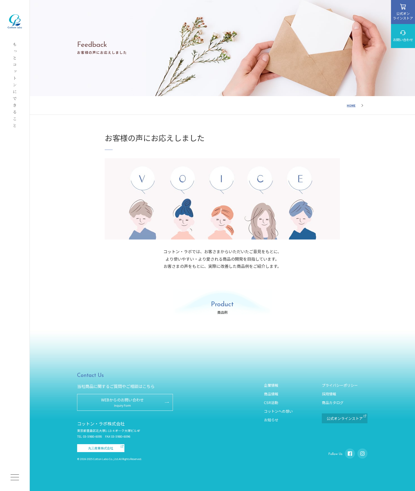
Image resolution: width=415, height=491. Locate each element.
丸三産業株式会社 (100, 448)
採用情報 (329, 393)
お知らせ (271, 419)
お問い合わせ (403, 39)
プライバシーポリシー (340, 385)
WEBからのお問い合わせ (122, 402)
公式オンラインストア (403, 15)
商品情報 (271, 393)
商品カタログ (332, 402)
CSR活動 (271, 402)
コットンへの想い (278, 411)
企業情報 (271, 385)
